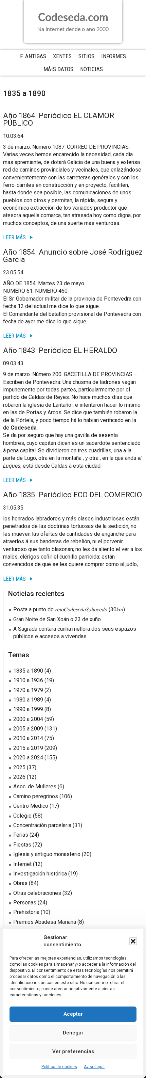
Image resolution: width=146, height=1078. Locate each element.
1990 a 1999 (28, 709)
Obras (20, 883)
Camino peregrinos (35, 796)
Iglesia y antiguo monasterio (46, 854)
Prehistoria (26, 912)
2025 (19, 767)
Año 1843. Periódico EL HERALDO (60, 350)
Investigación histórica (40, 873)
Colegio (22, 815)
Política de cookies (59, 1066)
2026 (19, 777)
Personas (24, 902)
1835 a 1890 (28, 670)
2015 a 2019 (28, 748)
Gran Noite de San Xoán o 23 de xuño (57, 619)
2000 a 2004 (28, 719)
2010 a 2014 (28, 738)
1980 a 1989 (28, 699)
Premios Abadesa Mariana (44, 922)
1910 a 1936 (28, 680)
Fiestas (22, 844)
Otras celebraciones (37, 893)
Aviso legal (94, 1066)
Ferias (20, 835)
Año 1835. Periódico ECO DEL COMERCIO (72, 494)
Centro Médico (30, 806)
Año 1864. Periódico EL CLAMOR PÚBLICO (58, 119)
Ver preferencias (73, 1051)
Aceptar (73, 1014)
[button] (133, 941)
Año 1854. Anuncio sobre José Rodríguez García (73, 256)
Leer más (14, 237)
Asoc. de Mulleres (34, 786)
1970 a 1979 (28, 690)
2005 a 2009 (28, 728)
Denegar (73, 1033)
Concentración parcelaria (42, 825)
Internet (22, 864)
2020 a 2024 (28, 757)
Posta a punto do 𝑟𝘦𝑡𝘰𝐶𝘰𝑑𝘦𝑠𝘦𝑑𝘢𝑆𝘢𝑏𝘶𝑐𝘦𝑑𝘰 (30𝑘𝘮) (69, 609)
